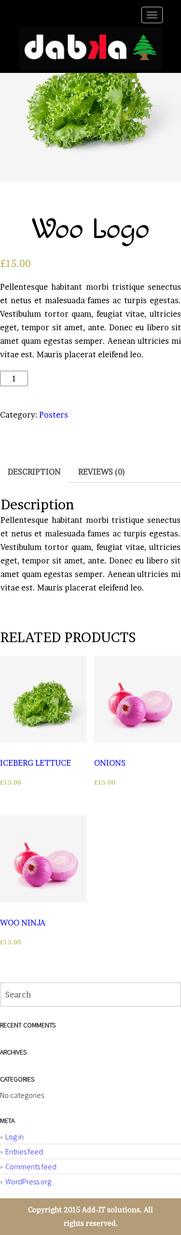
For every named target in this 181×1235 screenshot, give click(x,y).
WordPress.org (28, 1181)
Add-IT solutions (111, 1210)
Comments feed (30, 1166)
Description (34, 472)
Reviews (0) (101, 472)
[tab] (34, 472)
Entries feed (24, 1151)
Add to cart (146, 382)
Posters (53, 415)
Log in (14, 1136)
